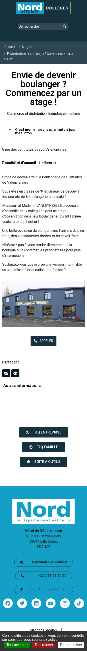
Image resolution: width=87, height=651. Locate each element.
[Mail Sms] (43, 373)
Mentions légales (43, 630)
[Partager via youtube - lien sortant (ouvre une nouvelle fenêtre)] (51, 603)
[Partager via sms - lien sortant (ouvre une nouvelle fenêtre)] (15, 373)
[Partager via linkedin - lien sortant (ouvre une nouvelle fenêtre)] (36, 603)
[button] (43, 131)
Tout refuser (44, 645)
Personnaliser (71, 645)
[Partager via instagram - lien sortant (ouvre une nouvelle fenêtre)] (65, 603)
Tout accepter (17, 645)
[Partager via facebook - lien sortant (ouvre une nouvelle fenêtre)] (8, 603)
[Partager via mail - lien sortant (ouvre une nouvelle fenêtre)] (6, 373)
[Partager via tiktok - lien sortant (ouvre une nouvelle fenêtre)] (79, 603)
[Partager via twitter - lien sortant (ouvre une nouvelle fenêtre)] (22, 603)
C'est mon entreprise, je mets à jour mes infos (45, 131)
